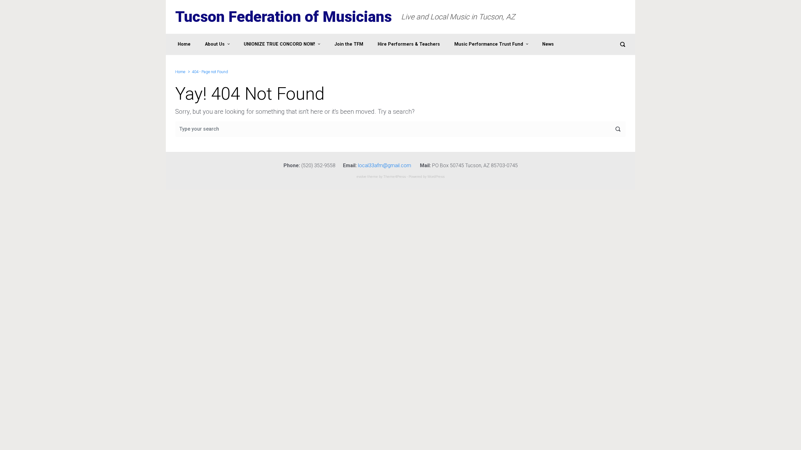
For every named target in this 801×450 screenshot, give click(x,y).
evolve (361, 177)
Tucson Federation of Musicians (283, 17)
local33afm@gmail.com (384, 165)
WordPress (436, 177)
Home (180, 71)
